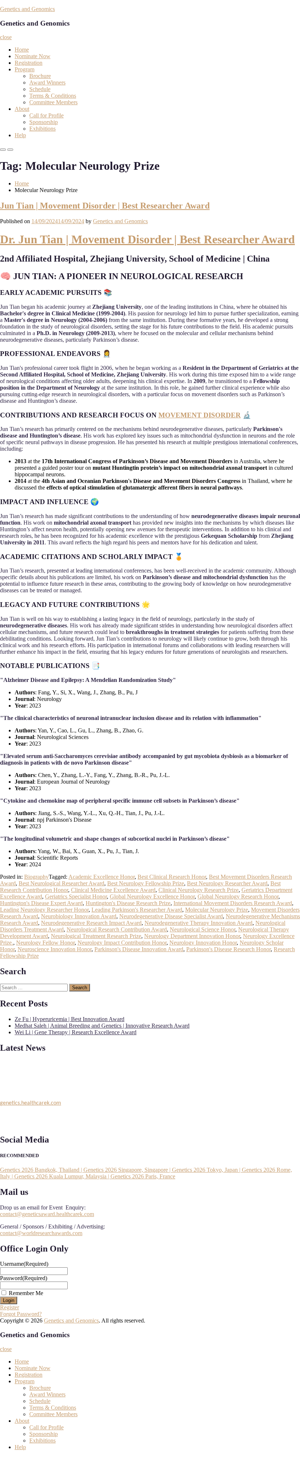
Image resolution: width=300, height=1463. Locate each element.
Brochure (40, 76)
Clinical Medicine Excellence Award (113, 890)
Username (24, 1264)
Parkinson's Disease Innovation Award (138, 949)
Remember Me (26, 1293)
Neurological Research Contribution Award (117, 929)
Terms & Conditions (52, 96)
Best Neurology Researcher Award (227, 883)
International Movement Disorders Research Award (232, 903)
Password (23, 1278)
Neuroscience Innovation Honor (54, 949)
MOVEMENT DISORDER (199, 415)
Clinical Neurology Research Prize (198, 890)
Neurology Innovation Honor (203, 942)
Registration (28, 63)
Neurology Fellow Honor (45, 942)
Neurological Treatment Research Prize (96, 936)
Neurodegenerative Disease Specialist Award (171, 916)
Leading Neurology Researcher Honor (44, 910)
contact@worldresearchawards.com (41, 1233)
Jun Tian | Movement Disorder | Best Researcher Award (105, 205)
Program (24, 69)
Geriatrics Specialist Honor (76, 896)
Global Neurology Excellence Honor (152, 896)
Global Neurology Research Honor (238, 896)
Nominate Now (32, 56)
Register (9, 1307)
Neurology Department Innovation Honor (192, 936)
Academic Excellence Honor (101, 877)
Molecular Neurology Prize (216, 910)
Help (20, 135)
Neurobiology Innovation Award (78, 916)
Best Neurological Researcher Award (61, 883)
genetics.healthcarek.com (30, 1100)
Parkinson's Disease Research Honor (228, 949)
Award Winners (47, 82)
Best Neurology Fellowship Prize (145, 883)
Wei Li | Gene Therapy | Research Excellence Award (75, 1032)
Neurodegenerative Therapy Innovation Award (198, 923)
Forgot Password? (21, 1314)
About (22, 109)
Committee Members (53, 102)
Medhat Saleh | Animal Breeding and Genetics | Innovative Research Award (102, 1026)
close (6, 37)
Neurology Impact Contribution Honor (122, 942)
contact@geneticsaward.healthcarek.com (47, 1214)
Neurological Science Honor (202, 929)
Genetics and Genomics (27, 9)
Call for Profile (46, 115)
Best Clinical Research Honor (172, 877)
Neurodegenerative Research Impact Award (91, 923)
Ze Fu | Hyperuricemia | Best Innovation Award (69, 1019)
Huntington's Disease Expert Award (41, 903)
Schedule (39, 89)
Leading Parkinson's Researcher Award (136, 910)
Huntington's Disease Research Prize (128, 903)
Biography (36, 877)
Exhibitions (42, 128)
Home (22, 49)
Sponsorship (43, 122)
